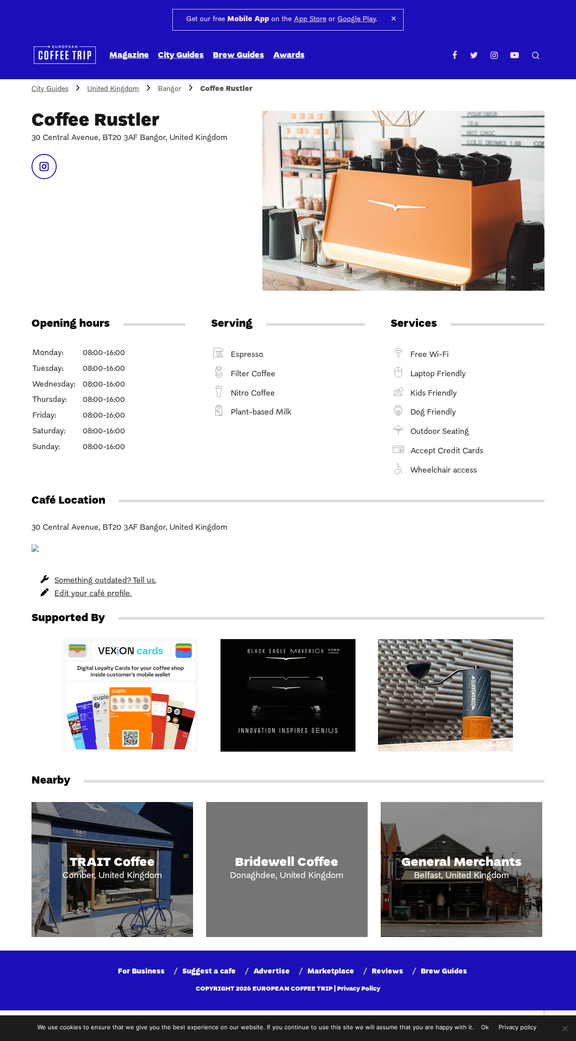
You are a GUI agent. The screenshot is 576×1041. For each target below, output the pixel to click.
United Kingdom (113, 89)
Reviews (387, 971)
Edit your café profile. (92, 594)
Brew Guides (238, 55)
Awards (289, 55)
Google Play (357, 19)
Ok (485, 1027)
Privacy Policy (358, 989)
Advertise (271, 971)
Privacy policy (517, 1027)
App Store (310, 19)
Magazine (129, 55)
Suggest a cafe (209, 971)
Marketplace (330, 971)
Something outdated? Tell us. (105, 581)
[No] (564, 1028)
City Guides (181, 55)
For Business (141, 971)
